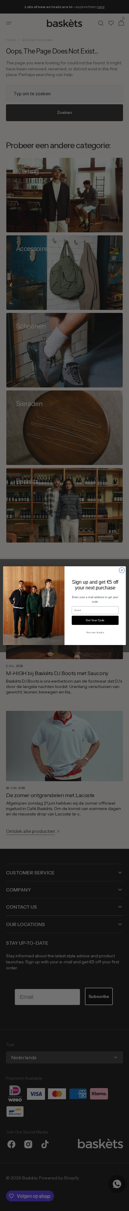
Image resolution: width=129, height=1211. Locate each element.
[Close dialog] (121, 570)
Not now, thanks (95, 632)
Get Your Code (95, 620)
